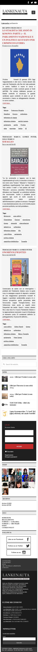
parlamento (7, 125)
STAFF (4, 526)
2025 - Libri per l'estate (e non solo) (23, 377)
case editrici (17, 216)
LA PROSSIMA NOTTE (16, 613)
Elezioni (17, 220)
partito (16, 125)
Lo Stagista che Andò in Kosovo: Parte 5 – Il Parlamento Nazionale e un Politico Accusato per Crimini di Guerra (18, 36)
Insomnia (16, 617)
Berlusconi (7, 216)
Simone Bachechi (7, 607)
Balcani (6, 110)
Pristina (23, 125)
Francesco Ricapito (10, 45)
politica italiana (9, 238)
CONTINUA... (7, 103)
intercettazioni (24, 223)
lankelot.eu (7, 227)
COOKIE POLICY (8, 527)
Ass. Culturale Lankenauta (11, 566)
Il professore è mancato (19, 619)
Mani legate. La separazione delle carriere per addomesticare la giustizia (19, 610)
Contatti (5, 567)
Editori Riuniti (18, 327)
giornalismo (26, 220)
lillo (19, 231)
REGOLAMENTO (8, 520)
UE (26, 128)
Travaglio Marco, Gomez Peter (17, 249)
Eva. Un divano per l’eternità (20, 621)
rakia (5, 128)
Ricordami (10, 452)
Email (4, 636)
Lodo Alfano (8, 234)
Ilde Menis (5, 615)
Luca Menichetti (8, 144)
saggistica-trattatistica (11, 241)
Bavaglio (8, 141)
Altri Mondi (6, 562)
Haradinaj (7, 114)
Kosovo (15, 114)
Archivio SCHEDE (6, 503)
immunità (14, 223)
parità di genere (23, 121)
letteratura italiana (10, 121)
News (4, 564)
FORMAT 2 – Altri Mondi (10, 524)
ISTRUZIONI (6, 518)
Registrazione (9, 455)
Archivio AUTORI (6, 505)
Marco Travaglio (23, 334)
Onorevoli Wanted (14, 252)
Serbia (20, 128)
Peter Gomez (18, 338)
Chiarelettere (8, 220)
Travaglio (24, 241)
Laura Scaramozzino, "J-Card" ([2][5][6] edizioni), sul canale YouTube (22, 412)
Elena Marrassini (7, 619)
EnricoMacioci (6, 613)
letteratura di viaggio (10, 118)
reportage (12, 128)
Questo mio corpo (17, 607)
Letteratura (23, 114)
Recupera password (11, 457)
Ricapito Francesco (12, 28)
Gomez (6, 223)
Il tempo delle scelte (15, 615)
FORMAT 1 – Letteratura (10, 522)
